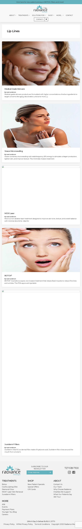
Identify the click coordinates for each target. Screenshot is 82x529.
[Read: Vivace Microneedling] (41, 125)
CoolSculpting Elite (10, 487)
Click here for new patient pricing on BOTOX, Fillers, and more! (40, 2)
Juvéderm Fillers (11, 444)
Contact (69, 15)
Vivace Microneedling (13, 151)
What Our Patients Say (63, 494)
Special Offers (33, 487)
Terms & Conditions (42, 524)
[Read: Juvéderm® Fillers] (41, 365)
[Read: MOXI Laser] (41, 188)
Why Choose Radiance (62, 489)
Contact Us (58, 484)
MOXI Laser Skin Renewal (12, 492)
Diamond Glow (8, 489)
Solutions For (38, 15)
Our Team (58, 487)
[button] (50, 472)
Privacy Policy (9, 524)
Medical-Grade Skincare (14, 89)
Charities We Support (62, 492)
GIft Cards (32, 489)
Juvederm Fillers (8, 494)
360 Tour (57, 497)
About (12, 15)
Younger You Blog (9, 512)
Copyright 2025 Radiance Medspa (65, 524)
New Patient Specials (36, 484)
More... (59, 15)
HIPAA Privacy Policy (24, 524)
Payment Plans (8, 509)
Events (5, 507)
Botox (4, 484)
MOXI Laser (9, 213)
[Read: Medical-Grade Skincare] (41, 63)
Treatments (23, 15)
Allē (3, 504)
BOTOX (8, 275)
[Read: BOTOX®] (41, 250)
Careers (5, 514)
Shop (50, 15)
